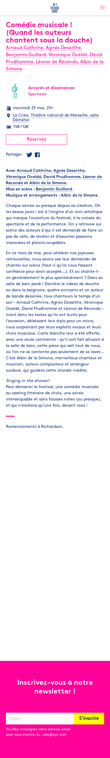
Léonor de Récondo (57, 62)
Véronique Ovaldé (67, 55)
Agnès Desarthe (63, 48)
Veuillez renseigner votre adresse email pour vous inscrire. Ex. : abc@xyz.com (38, 732)
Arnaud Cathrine (24, 48)
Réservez (36, 139)
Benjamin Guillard (26, 55)
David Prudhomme (61, 177)
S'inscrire (89, 718)
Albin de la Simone (47, 183)
